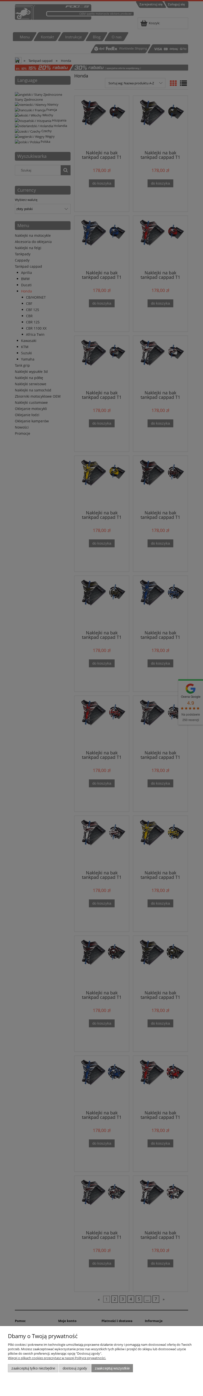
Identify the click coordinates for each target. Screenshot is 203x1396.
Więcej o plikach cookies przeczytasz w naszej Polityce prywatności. (57, 1358)
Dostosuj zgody (75, 1368)
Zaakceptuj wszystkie (112, 1368)
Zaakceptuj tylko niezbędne (33, 1368)
